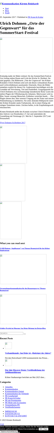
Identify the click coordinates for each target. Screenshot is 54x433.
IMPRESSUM (11, 411)
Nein (45, 429)
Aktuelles (9, 387)
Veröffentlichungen (12, 407)
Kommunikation (11, 389)
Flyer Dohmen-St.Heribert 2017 (12, 123)
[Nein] (19, 432)
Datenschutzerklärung (9, 432)
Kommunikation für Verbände (17, 394)
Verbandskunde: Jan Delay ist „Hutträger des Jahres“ (28, 353)
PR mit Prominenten (13, 400)
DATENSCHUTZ (12, 414)
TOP (2, 424)
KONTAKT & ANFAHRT (16, 416)
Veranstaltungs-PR (12, 405)
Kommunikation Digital (14, 391)
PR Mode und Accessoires (15, 403)
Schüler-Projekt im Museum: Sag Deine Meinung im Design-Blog (23, 328)
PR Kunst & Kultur (35, 17)
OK (41, 429)
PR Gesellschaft (11, 396)
